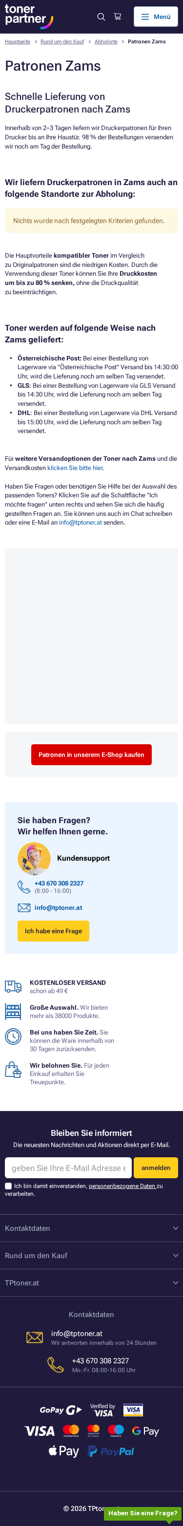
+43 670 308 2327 (59, 883)
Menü (162, 16)
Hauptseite (17, 41)
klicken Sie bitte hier (74, 467)
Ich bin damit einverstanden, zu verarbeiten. (84, 1190)
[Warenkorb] (117, 16)
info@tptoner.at (80, 522)
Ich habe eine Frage (53, 931)
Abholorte (106, 41)
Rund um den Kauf (62, 41)
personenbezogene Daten (123, 1186)
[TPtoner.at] (29, 16)
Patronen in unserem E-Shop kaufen (91, 754)
